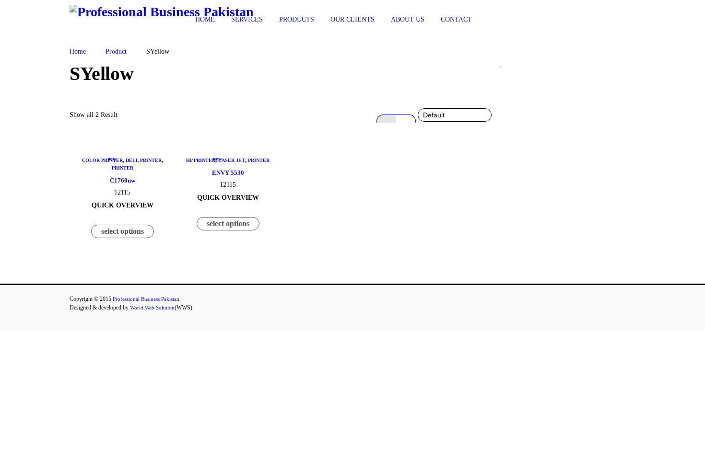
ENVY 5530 (228, 172)
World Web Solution (152, 307)
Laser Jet (231, 160)
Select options (122, 231)
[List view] (406, 121)
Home (78, 51)
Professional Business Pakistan (146, 299)
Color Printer (102, 160)
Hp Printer (200, 160)
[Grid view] (386, 121)
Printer (122, 168)
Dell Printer (144, 160)
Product (116, 51)
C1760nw (122, 180)
